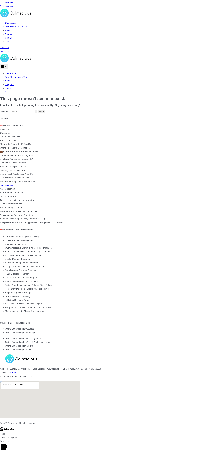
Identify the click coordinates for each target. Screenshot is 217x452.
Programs (9, 34)
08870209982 (14, 373)
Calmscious (10, 23)
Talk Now (4, 51)
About (7, 30)
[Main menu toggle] (4, 66)
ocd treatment (7, 185)
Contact (8, 38)
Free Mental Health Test (16, 27)
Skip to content (7, 2)
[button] (108, 48)
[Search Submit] (36, 111)
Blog (7, 41)
